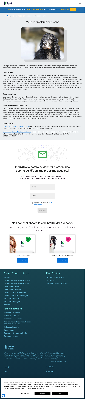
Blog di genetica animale (55, 277)
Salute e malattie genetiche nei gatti (17, 283)
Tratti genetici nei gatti (13, 289)
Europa (7, 367)
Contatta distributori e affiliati (57, 283)
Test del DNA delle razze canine (16, 292)
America (50, 367)
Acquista (7, 305)
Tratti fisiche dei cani (18, 16)
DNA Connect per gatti (12, 302)
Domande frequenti (11, 336)
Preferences (25, 393)
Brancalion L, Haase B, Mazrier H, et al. (16, 126)
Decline (42, 393)
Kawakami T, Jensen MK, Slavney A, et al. (17, 132)
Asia (6, 372)
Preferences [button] (40, 388)
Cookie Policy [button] (73, 386)
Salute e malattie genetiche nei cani (17, 280)
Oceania (50, 372)
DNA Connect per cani (12, 299)
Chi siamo (50, 280)
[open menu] (79, 3)
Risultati (7, 16)
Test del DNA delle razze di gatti (16, 296)
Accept (60, 393)
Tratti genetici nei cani (12, 286)
